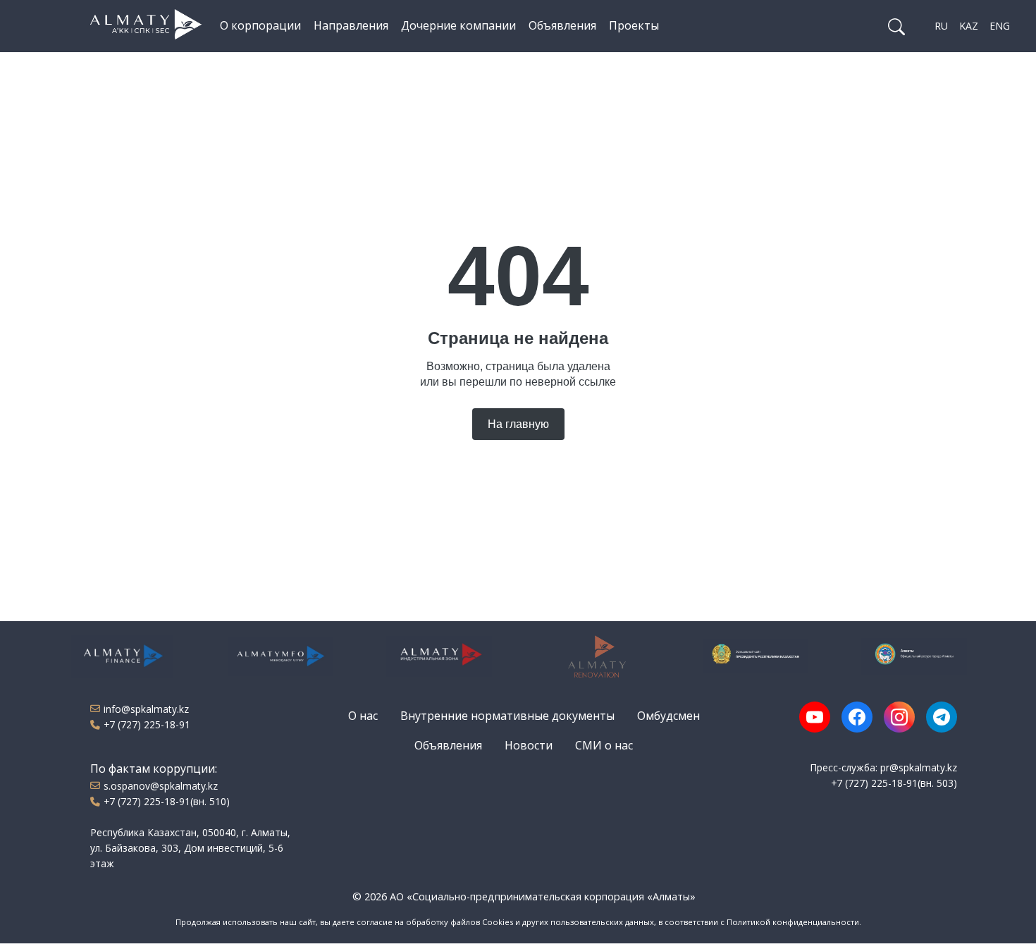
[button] (896, 26)
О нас (363, 715)
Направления (351, 25)
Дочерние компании (458, 25)
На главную (518, 424)
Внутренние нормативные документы (507, 715)
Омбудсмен (668, 715)
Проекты (634, 25)
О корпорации (260, 25)
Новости (529, 745)
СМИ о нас (604, 745)
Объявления (562, 25)
